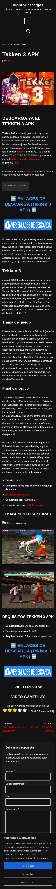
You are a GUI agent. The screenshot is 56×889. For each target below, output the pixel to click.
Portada (6, 44)
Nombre (10, 771)
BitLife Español (35, 505)
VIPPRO (10, 61)
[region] (28, 861)
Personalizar (28, 874)
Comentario (12, 809)
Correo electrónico (15, 783)
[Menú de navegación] (28, 21)
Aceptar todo (28, 866)
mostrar (22, 186)
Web (7, 796)
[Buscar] (28, 31)
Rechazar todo (28, 882)
